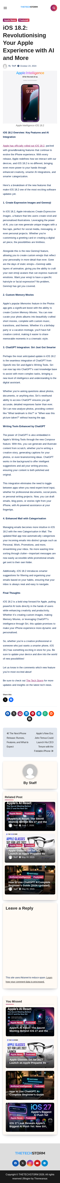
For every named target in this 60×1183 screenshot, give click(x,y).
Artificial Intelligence (20, 877)
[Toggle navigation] (5, 8)
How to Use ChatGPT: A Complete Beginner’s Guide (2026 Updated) (29, 884)
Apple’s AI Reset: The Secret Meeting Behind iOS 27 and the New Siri (27, 821)
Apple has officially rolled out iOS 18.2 (23, 145)
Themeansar (40, 1178)
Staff (14, 66)
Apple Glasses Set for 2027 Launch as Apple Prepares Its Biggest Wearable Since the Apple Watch (27, 1064)
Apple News (10, 20)
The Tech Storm (34, 680)
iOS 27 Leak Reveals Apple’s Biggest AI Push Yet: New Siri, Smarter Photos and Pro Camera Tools (29, 1128)
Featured (23, 20)
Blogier (27, 1178)
